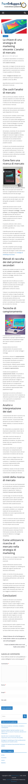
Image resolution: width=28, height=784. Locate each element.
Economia (5, 36)
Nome (3, 685)
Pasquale (16, 56)
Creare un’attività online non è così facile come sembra (14, 646)
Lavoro (3, 760)
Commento (5, 664)
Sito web (3, 700)
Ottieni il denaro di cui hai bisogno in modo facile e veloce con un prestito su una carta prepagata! (14, 638)
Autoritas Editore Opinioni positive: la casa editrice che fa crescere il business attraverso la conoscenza (13, 731)
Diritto (3, 755)
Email (3, 692)
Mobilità (3, 762)
